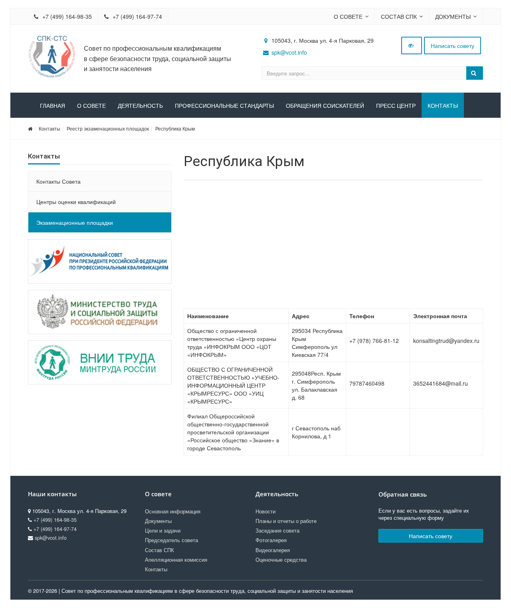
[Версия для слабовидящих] (411, 45)
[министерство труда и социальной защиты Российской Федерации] (100, 312)
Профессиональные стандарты (224, 106)
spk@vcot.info (289, 52)
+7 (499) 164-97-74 (136, 16)
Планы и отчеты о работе (286, 521)
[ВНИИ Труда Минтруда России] (100, 362)
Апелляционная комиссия (176, 559)
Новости (265, 511)
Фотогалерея (271, 540)
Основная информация (172, 511)
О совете (348, 16)
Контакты (443, 106)
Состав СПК (399, 16)
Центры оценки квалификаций (76, 202)
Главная (52, 106)
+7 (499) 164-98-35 (66, 16)
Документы (453, 16)
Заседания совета (277, 530)
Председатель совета (171, 540)
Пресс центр (396, 106)
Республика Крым (175, 128)
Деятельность (140, 106)
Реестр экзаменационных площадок (108, 128)
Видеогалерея (273, 550)
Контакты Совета (58, 181)
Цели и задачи (162, 530)
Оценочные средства (281, 559)
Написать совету (452, 46)
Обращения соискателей (325, 106)
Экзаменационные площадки (74, 222)
